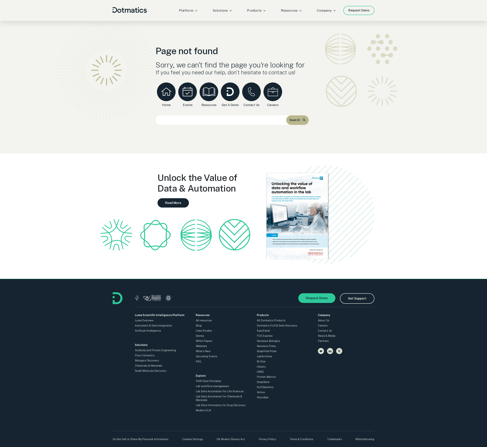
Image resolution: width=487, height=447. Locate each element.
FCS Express (265, 335)
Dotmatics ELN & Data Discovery (277, 325)
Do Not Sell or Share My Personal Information (140, 439)
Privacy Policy (267, 439)
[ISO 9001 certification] (168, 298)
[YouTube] (321, 351)
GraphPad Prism (267, 351)
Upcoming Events (206, 356)
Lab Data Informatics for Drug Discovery (220, 405)
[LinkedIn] (330, 351)
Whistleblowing (364, 439)
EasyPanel (263, 330)
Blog (199, 325)
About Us (323, 320)
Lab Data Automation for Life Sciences (220, 391)
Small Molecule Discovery (150, 370)
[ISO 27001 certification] (152, 298)
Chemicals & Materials (148, 365)
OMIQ (260, 371)
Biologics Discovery (147, 360)
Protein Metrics (266, 376)
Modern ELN (203, 410)
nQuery (261, 366)
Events (188, 105)
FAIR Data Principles (208, 381)
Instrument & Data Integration (153, 325)
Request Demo (358, 10)
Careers (273, 105)
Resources (208, 105)
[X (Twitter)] (339, 351)
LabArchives (264, 356)
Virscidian (263, 397)
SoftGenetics (265, 387)
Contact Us (251, 105)
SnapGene (263, 382)
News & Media (326, 335)
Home (166, 105)
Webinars (201, 346)
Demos (200, 335)
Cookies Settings (192, 439)
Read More (173, 203)
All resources (204, 320)
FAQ (198, 361)
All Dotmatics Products (271, 320)
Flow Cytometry (144, 355)
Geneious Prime (266, 346)
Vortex (261, 392)
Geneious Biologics (268, 340)
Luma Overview (144, 320)
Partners (323, 340)
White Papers (204, 340)
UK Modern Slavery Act (230, 439)
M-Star (261, 361)
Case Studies (204, 330)
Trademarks (334, 439)
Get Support (357, 298)
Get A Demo (230, 105)
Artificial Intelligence (148, 330)
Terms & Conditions (301, 439)
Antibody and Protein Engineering (155, 350)
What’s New (203, 351)
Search (294, 120)
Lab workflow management (212, 386)
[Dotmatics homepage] (118, 303)
